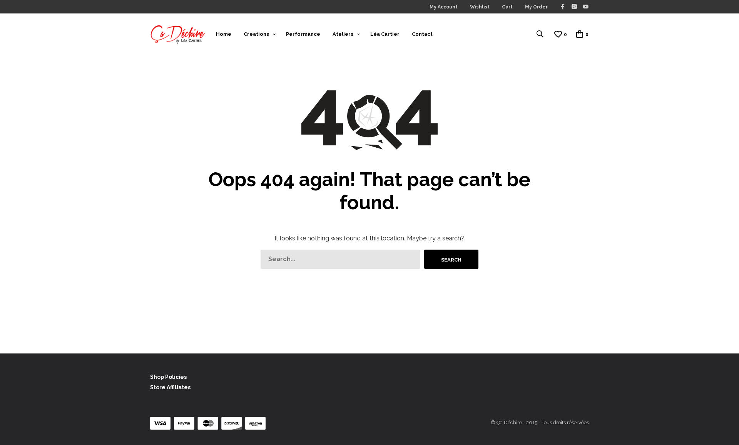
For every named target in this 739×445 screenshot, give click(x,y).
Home (223, 34)
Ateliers (343, 34)
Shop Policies (168, 377)
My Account (444, 7)
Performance (303, 34)
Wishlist (480, 7)
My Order (536, 7)
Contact (422, 34)
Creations (256, 34)
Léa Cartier (385, 34)
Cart (507, 7)
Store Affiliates (170, 387)
